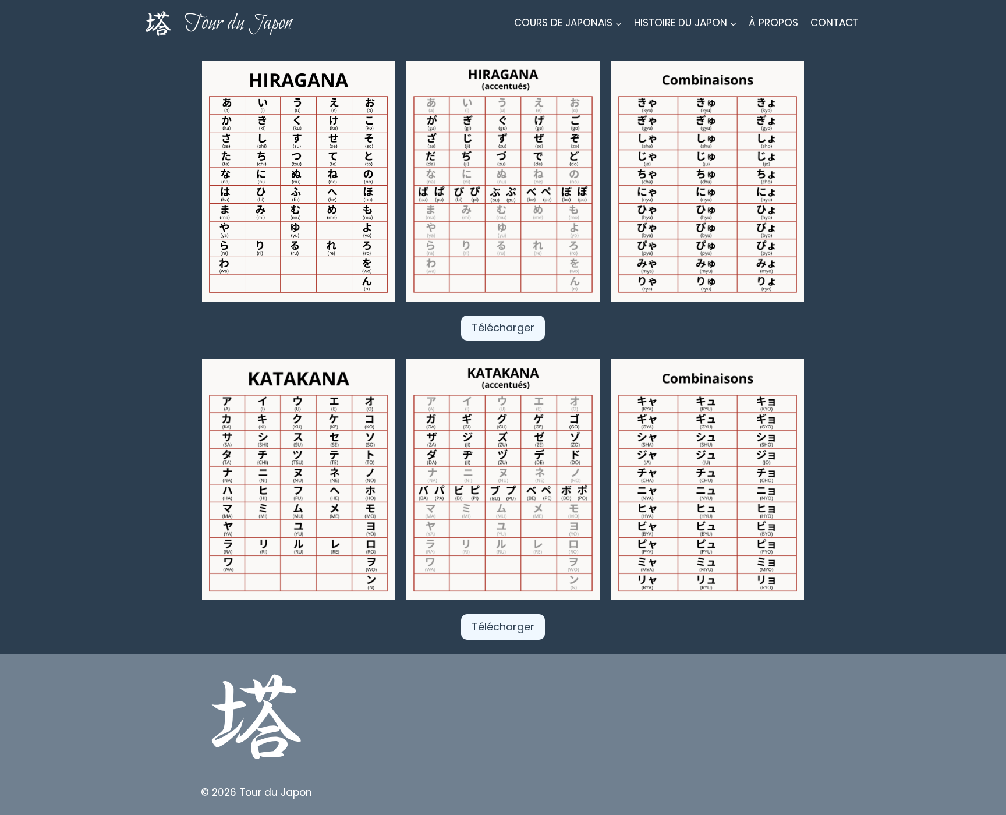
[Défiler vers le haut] (977, 797)
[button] (298, 181)
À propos (773, 23)
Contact (834, 23)
